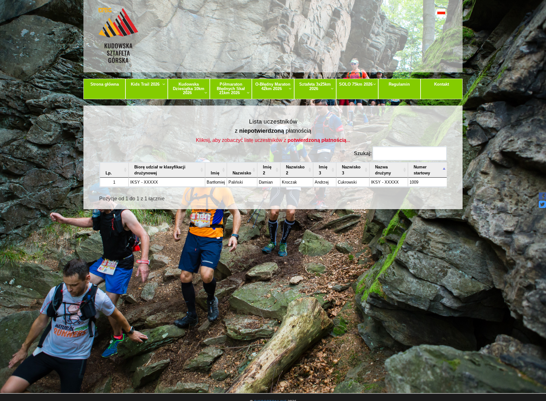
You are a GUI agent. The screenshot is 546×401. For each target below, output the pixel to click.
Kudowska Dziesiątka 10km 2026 (188, 88)
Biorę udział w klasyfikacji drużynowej (159, 170)
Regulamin (399, 84)
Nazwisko (242, 173)
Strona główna (104, 84)
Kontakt (441, 84)
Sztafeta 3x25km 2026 (315, 86)
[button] (427, 11)
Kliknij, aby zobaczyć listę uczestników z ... (273, 140)
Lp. (109, 173)
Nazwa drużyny (383, 170)
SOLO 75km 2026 (356, 84)
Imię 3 (323, 170)
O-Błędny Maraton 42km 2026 (272, 86)
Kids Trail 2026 (145, 84)
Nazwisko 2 (295, 170)
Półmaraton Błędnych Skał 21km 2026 (231, 88)
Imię (215, 173)
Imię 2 (267, 170)
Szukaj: (363, 153)
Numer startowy (422, 170)
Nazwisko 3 (351, 170)
